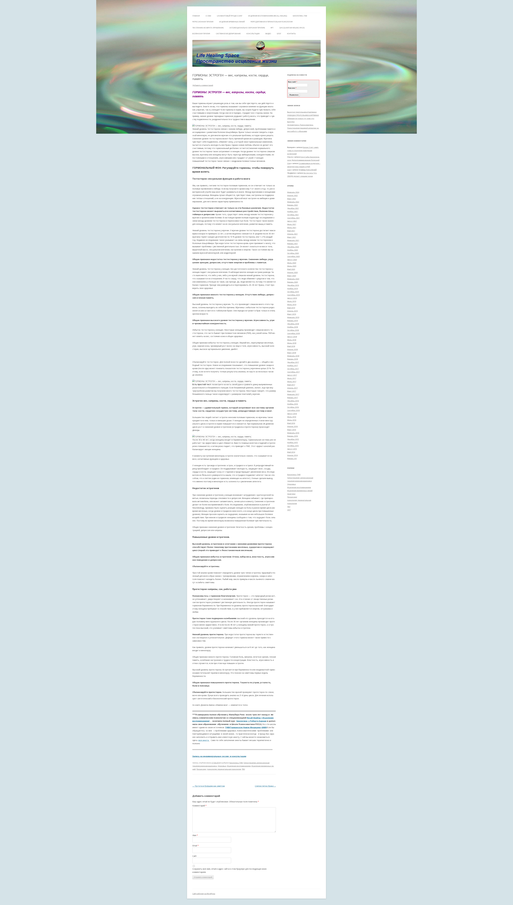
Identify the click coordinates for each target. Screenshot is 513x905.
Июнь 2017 (291, 381)
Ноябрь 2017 (292, 365)
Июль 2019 (291, 301)
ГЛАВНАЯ (196, 16)
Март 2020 (291, 275)
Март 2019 (291, 314)
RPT (272, 28)
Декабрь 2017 (293, 362)
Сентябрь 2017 (293, 372)
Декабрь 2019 (293, 285)
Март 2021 (291, 237)
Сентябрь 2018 (293, 333)
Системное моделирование (228, 33)
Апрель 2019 (292, 311)
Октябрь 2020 (293, 253)
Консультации (253, 33)
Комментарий (199, 805)
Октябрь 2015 (293, 445)
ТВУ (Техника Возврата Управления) (208, 28)
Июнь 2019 (291, 304)
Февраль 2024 (293, 192)
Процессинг (201, 769)
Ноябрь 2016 (292, 404)
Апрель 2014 (292, 455)
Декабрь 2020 (293, 247)
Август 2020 (292, 259)
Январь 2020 (292, 282)
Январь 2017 (292, 397)
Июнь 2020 (291, 266)
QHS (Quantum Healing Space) (291, 28)
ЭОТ (289, 510)
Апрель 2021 (292, 234)
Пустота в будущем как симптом (208, 786)
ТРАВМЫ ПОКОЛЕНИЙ (308, 170)
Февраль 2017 (293, 394)
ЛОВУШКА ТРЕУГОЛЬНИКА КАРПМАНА (303, 115)
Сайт (194, 856)
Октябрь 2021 (293, 214)
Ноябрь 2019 (292, 288)
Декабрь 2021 (293, 208)
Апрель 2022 (292, 195)
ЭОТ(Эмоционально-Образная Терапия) (247, 28)
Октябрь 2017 (293, 368)
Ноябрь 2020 (292, 250)
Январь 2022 (292, 205)
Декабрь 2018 (293, 324)
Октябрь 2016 (293, 407)
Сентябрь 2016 (293, 410)
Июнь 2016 (291, 420)
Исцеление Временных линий (232, 22)
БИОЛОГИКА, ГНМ (300, 16)
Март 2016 (291, 429)
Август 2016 (292, 413)
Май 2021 (291, 231)
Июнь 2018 (291, 343)
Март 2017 (291, 391)
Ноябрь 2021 (292, 211)
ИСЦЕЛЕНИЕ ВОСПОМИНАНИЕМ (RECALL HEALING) (267, 16)
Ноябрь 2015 (292, 442)
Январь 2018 (292, 359)
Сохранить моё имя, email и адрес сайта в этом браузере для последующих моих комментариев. (229, 870)
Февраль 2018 (293, 356)
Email (195, 845)
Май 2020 (291, 269)
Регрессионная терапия (202, 22)
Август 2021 (292, 221)
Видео (268, 33)
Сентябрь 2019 (293, 295)
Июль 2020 (291, 263)
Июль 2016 (291, 417)
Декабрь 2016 (293, 401)
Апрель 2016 (292, 426)
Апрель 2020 (292, 272)
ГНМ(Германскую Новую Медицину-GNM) (246, 727)
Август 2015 (292, 449)
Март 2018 (291, 352)
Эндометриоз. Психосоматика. (300, 125)
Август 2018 (292, 336)
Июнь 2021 (291, 227)
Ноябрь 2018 (292, 327)
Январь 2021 (292, 243)
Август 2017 (292, 375)
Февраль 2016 (293, 433)
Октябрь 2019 (293, 291)
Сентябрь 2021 (293, 218)
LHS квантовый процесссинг (229, 16)
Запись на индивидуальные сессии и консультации (219, 756)
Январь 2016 (292, 436)
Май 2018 (291, 346)
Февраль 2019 (293, 317)
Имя (195, 835)
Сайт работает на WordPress (203, 894)
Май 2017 (291, 385)
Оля (288, 163)
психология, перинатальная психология (224, 769)
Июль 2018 (291, 340)
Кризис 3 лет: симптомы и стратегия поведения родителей (303, 150)
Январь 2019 (292, 320)
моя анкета (203, 740)
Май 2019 (291, 308)
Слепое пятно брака (265, 786)
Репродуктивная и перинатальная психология (272, 22)
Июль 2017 (291, 378)
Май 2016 (291, 423)
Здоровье (222, 766)
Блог (279, 33)
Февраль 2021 (293, 240)
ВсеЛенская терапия (201, 33)
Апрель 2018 (292, 349)
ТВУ (243, 769)
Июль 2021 (291, 224)
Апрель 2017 (292, 388)
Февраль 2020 (293, 279)
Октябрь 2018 (293, 330)
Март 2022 (291, 198)
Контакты (291, 33)
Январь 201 (292, 458)
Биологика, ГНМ (236, 763)
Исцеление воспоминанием (239, 766)
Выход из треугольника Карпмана (301, 112)
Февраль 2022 (293, 202)
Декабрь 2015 (293, 439)
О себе (208, 16)
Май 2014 (291, 452)
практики (291, 494)
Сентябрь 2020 (293, 256)
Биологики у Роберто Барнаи (251, 721)
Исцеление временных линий (299, 490)
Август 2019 (292, 298)
